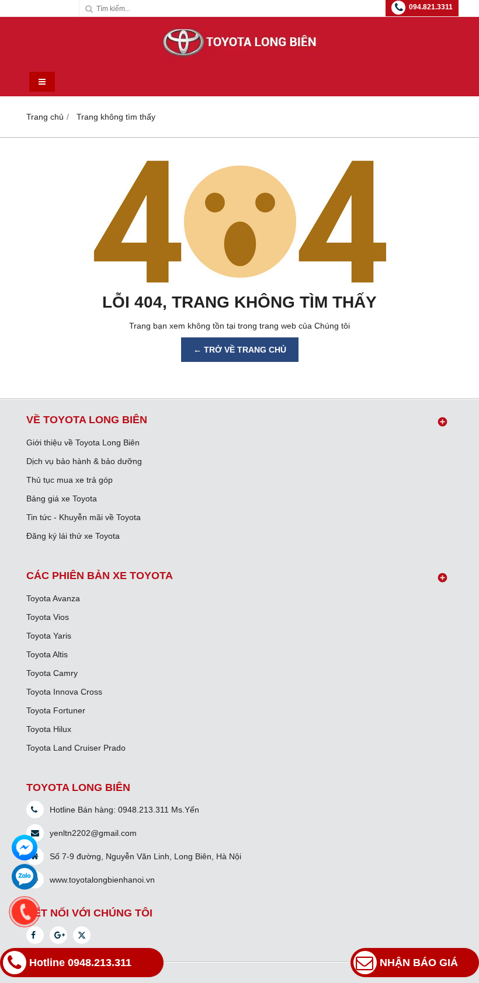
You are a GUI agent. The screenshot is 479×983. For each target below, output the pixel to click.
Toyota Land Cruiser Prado (76, 747)
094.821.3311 (431, 7)
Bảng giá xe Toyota (61, 498)
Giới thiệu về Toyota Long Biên (83, 442)
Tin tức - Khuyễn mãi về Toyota (83, 517)
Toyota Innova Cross (64, 691)
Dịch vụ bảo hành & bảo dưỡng (84, 461)
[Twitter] (82, 935)
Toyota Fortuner (55, 710)
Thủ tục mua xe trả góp (69, 479)
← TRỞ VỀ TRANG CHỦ (239, 349)
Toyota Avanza (53, 598)
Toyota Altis (47, 654)
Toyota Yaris (48, 635)
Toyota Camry (52, 673)
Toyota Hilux (48, 729)
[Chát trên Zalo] (24, 877)
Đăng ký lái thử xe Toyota (73, 536)
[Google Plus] (58, 935)
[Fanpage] (35, 935)
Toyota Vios (47, 617)
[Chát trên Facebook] (24, 847)
